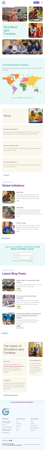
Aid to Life (4, 424)
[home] (4, 2)
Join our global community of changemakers (22, 402)
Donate (36, 2)
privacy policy (30, 260)
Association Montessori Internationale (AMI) (6, 422)
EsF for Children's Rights (6, 427)
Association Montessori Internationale (13, 366)
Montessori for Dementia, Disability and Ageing (7, 430)
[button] (41, 2)
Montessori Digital (5, 432)
